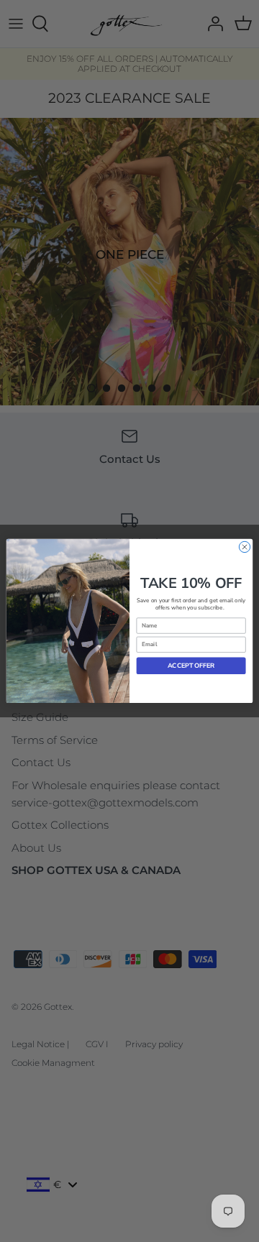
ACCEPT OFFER (191, 665)
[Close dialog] (244, 546)
